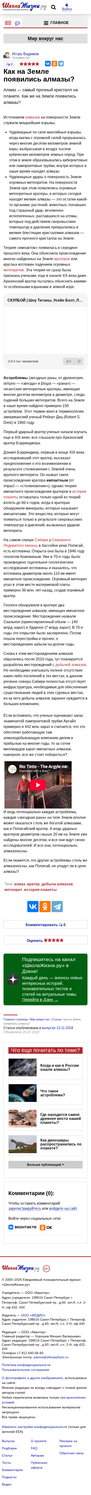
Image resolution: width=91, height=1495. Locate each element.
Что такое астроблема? (52, 1093)
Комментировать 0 (46, 924)
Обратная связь (72, 1453)
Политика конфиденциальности (26, 1365)
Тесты (6, 1462)
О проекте (38, 1441)
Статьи (7, 1455)
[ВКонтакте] (48, 63)
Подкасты (9, 1477)
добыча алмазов (57, 884)
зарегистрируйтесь (24, 1208)
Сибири (41, 540)
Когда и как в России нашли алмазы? (59, 1067)
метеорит (13, 890)
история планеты (40, 890)
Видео (6, 1484)
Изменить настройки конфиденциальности (34, 1427)
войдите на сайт (63, 1208)
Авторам (37, 1455)
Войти (67, 9)
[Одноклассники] (54, 63)
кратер (33, 884)
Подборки (9, 1448)
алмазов (32, 117)
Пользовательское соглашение (25, 1370)
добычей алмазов (70, 665)
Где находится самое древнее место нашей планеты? (60, 1119)
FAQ (34, 1448)
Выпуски (8, 1441)
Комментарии (12, 1470)
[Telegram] (61, 63)
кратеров (62, 259)
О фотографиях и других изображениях (32, 1378)
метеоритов (14, 270)
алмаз (19, 884)
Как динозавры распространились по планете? (61, 1144)
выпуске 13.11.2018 (57, 1028)
